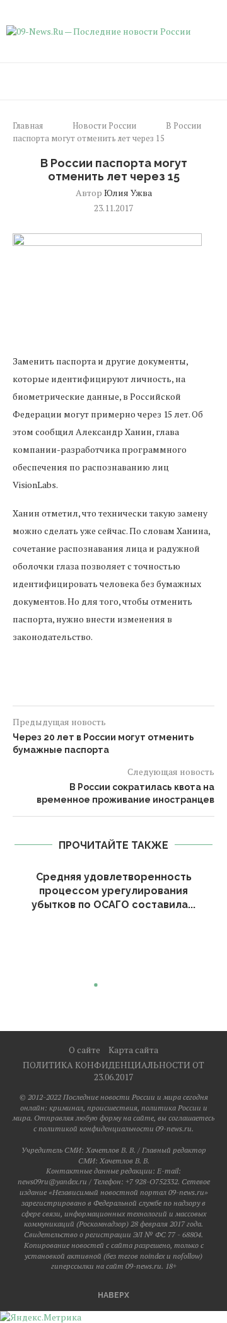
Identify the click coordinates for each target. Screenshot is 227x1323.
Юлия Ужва (128, 193)
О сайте (84, 1050)
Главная (28, 125)
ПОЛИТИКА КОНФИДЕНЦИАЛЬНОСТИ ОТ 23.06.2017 (113, 1071)
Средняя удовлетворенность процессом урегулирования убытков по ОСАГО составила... (113, 891)
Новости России (104, 125)
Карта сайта (133, 1050)
